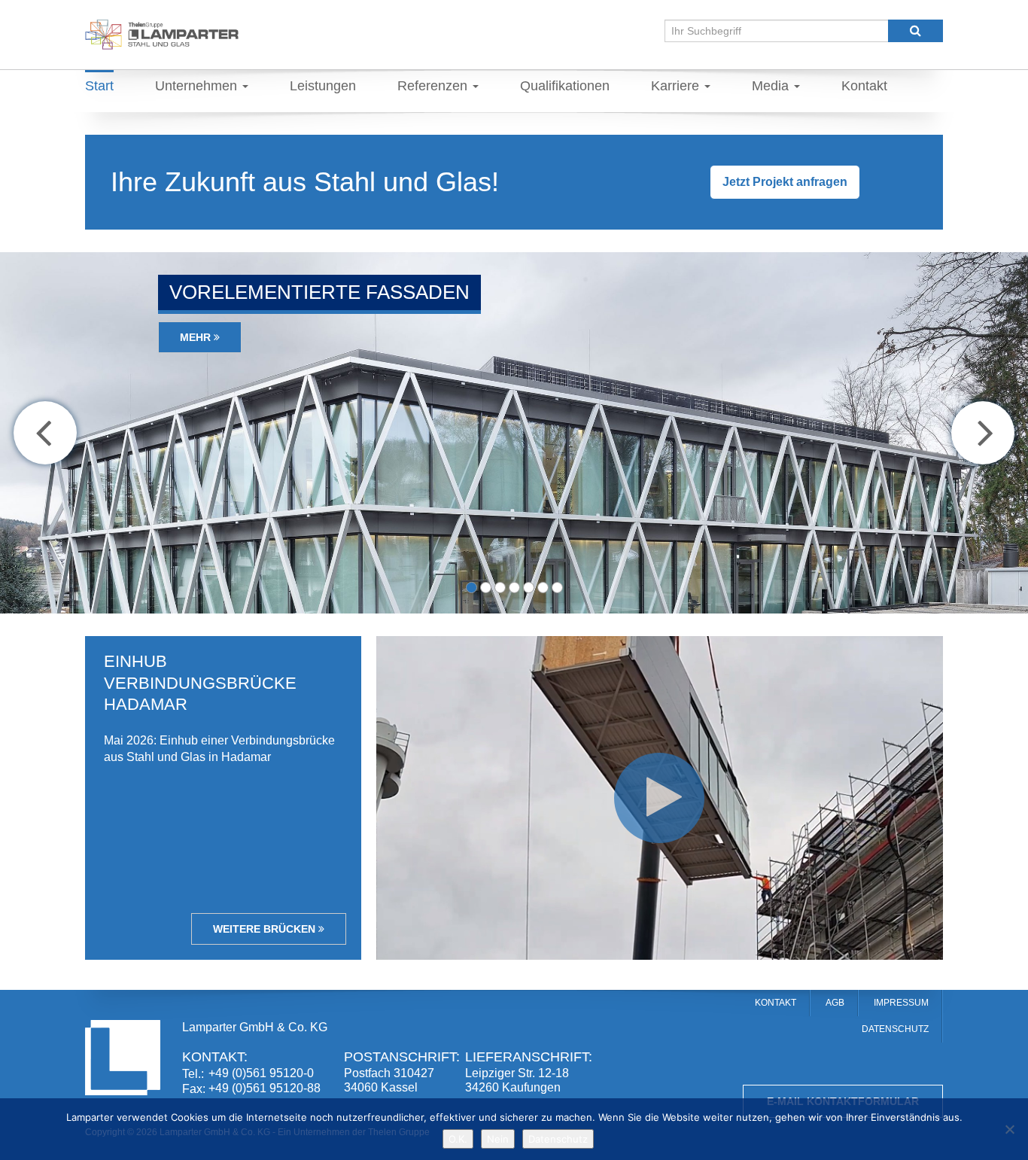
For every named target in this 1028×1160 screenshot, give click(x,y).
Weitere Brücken (265, 929)
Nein (498, 1139)
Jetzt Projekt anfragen (784, 181)
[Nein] (1009, 1129)
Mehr (197, 337)
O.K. (458, 1139)
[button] (45, 432)
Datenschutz (558, 1139)
